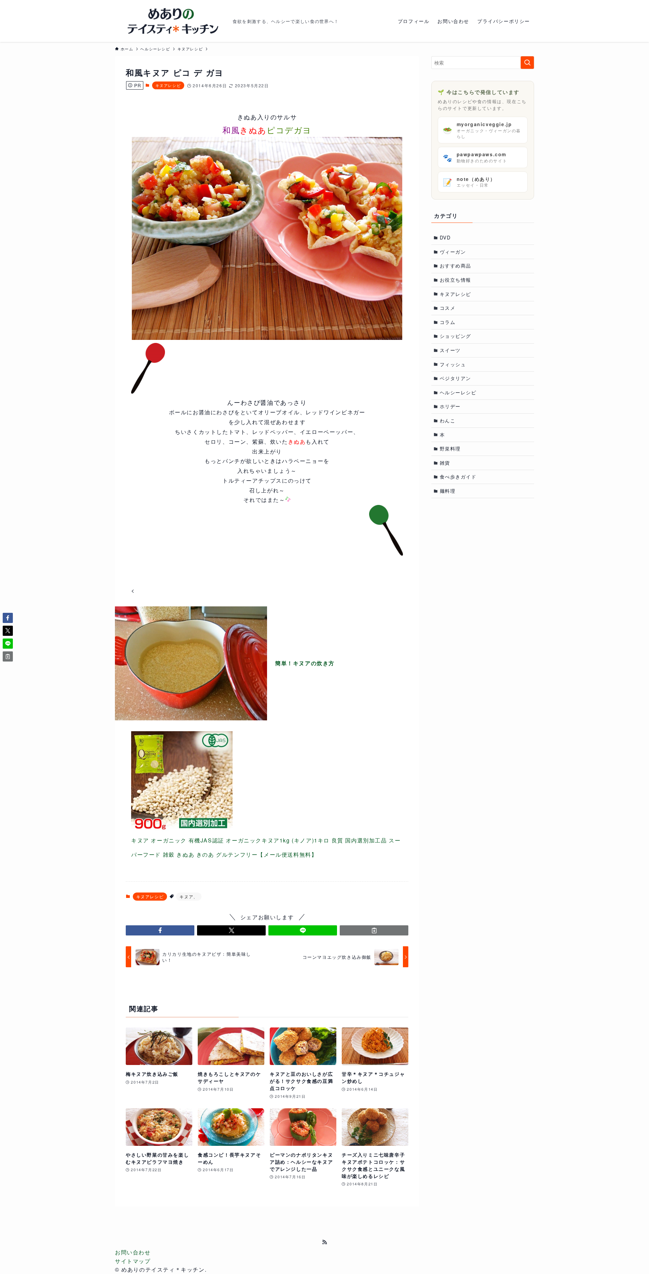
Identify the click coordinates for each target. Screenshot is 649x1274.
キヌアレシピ (168, 85)
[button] (160, 930)
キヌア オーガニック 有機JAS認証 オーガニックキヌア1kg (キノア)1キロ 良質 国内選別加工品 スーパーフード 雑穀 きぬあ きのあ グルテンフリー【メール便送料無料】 (266, 847)
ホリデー (450, 406)
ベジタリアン (456, 378)
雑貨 (445, 462)
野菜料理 (450, 448)
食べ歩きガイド (458, 476)
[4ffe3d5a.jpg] (267, 338)
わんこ (448, 420)
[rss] (324, 1242)
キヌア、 (188, 896)
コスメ (448, 307)
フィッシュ (453, 364)
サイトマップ (133, 1261)
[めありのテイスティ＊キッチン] (171, 21)
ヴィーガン (453, 251)
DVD (445, 237)
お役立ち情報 (456, 279)
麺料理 (448, 490)
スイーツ (450, 350)
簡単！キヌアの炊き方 (305, 663)
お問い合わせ (133, 1252)
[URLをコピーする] (374, 930)
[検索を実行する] (527, 62)
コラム (448, 322)
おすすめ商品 (456, 265)
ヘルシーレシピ (458, 392)
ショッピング (456, 335)
